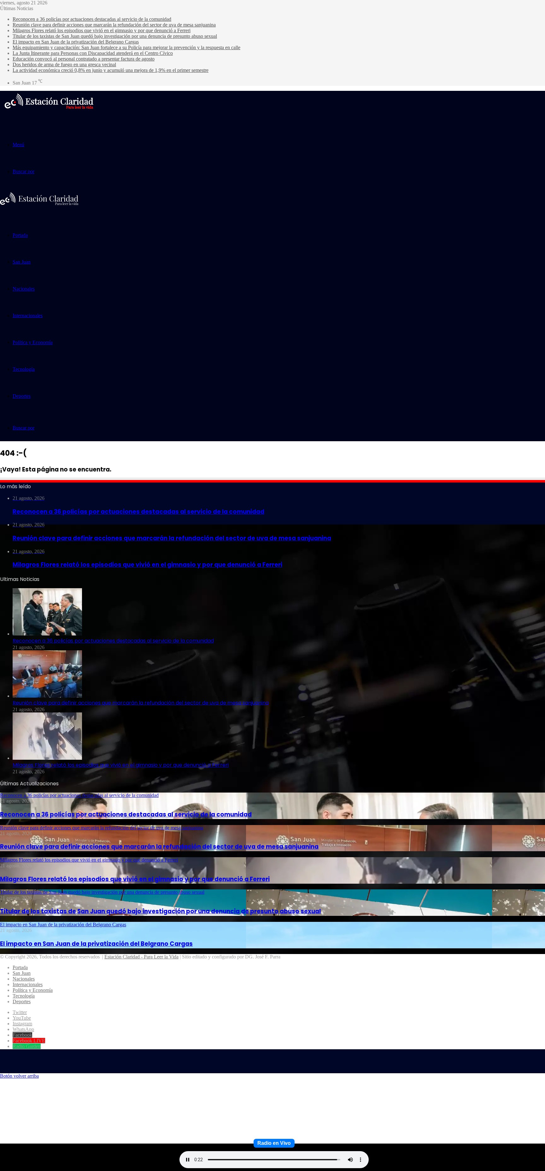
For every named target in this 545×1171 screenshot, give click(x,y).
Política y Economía (33, 342)
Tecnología (24, 369)
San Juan (22, 262)
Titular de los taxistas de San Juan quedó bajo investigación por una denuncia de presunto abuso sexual (115, 36)
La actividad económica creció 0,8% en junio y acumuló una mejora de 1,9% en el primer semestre (110, 70)
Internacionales (28, 315)
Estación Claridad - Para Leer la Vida (141, 956)
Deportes (22, 396)
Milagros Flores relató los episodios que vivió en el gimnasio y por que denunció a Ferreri (101, 30)
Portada (20, 235)
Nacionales (24, 288)
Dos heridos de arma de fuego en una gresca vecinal (64, 64)
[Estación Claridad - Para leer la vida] (49, 112)
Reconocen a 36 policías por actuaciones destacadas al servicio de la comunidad (92, 19)
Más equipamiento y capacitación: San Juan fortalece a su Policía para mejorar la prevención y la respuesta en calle (126, 47)
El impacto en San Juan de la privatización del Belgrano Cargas (76, 41)
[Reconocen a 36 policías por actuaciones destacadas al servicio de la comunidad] (47, 633)
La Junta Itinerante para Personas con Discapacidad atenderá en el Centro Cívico (93, 53)
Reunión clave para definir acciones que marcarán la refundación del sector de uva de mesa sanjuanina (114, 24)
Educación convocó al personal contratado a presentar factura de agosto (84, 58)
